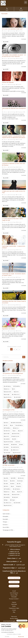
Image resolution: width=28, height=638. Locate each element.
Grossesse (5, 524)
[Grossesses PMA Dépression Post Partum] (14, 130)
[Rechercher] (23, 357)
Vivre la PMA (6, 527)
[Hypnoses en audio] (14, 564)
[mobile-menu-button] (25, 2)
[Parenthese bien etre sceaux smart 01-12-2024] (14, 295)
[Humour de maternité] (14, 76)
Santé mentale (6, 513)
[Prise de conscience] (14, 102)
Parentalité (5, 519)
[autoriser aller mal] (14, 23)
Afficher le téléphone (15, 549)
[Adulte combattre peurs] (14, 48)
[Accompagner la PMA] (14, 403)
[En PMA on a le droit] (14, 459)
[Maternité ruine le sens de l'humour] (14, 157)
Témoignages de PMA (8, 530)
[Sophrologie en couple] (14, 267)
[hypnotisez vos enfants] (14, 322)
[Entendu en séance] (14, 367)
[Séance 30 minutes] (17, 561)
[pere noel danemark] (14, 212)
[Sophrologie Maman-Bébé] (14, 240)
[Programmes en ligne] (16, 568)
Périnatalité (5, 516)
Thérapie (5, 522)
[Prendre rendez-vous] (16, 558)
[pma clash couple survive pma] (14, 185)
